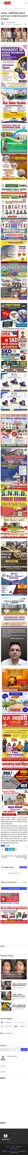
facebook (8, 1022)
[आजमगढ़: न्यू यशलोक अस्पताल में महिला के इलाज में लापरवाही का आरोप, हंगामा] (6, 985)
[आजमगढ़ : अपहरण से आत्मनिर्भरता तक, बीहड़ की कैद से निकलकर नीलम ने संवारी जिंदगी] (6, 995)
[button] (26, 3)
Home (2, 8)
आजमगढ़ (6, 8)
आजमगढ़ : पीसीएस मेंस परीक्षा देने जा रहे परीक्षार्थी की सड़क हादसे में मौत (19, 1006)
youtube (22, 1026)
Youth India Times (9, 903)
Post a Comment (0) (14, 888)
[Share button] (16, 849)
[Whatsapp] (13, 849)
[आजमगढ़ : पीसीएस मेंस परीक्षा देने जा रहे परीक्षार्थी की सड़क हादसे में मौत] (6, 1006)
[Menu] (2, 3)
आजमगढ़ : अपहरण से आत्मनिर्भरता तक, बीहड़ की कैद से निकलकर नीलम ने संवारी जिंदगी (19, 995)
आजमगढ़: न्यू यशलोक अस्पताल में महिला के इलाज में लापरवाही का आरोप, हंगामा (19, 984)
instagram (8, 1026)
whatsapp (22, 1022)
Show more (23, 867)
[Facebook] (6, 849)
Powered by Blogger (7, 1033)
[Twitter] (10, 849)
